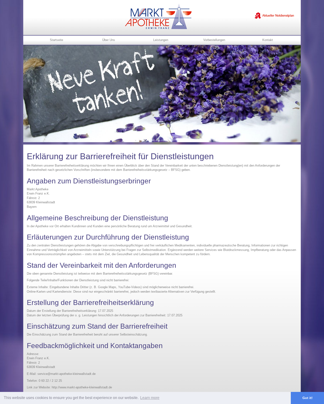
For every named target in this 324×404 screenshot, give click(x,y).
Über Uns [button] (108, 40)
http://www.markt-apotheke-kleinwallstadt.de (82, 387)
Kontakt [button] (267, 40)
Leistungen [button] (160, 40)
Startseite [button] (56, 40)
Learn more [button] (149, 398)
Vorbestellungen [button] (214, 40)
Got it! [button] (307, 398)
